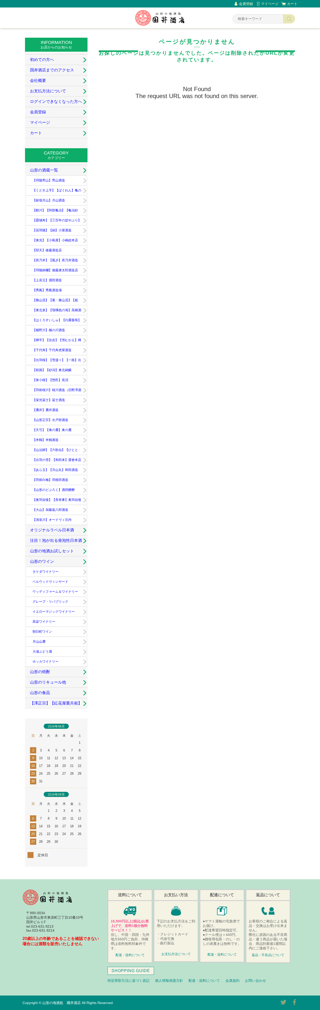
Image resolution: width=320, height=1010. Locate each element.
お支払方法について (48, 91)
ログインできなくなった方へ (56, 101)
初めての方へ (42, 59)
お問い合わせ (255, 981)
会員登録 (246, 4)
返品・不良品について (268, 955)
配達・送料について (130, 955)
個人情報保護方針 (169, 981)
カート (292, 4)
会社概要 (38, 80)
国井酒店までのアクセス (52, 70)
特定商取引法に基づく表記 (129, 981)
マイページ (269, 4)
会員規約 (233, 981)
